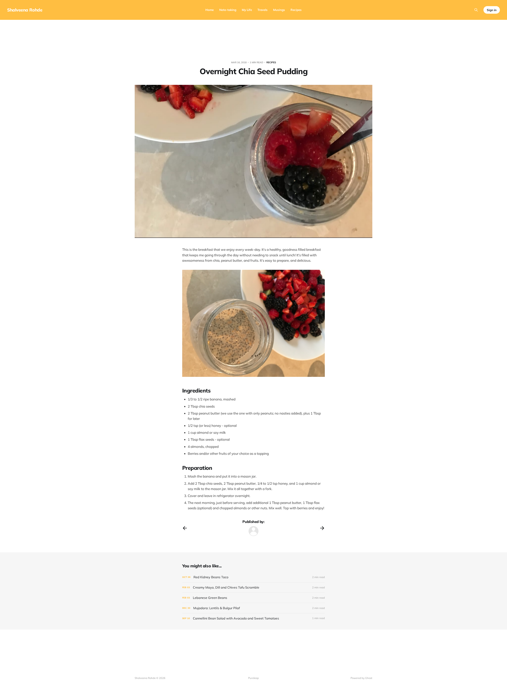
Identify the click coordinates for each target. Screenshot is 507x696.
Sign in (492, 10)
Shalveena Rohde (24, 10)
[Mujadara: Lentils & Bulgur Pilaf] (253, 608)
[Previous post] (184, 528)
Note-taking (227, 10)
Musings (279, 10)
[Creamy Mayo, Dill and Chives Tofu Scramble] (253, 587)
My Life (247, 10)
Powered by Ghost (361, 678)
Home (209, 10)
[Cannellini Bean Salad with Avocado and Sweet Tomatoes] (253, 618)
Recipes (296, 10)
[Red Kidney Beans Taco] (253, 577)
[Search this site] (476, 10)
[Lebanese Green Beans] (253, 598)
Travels (262, 10)
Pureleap (253, 678)
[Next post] (322, 528)
